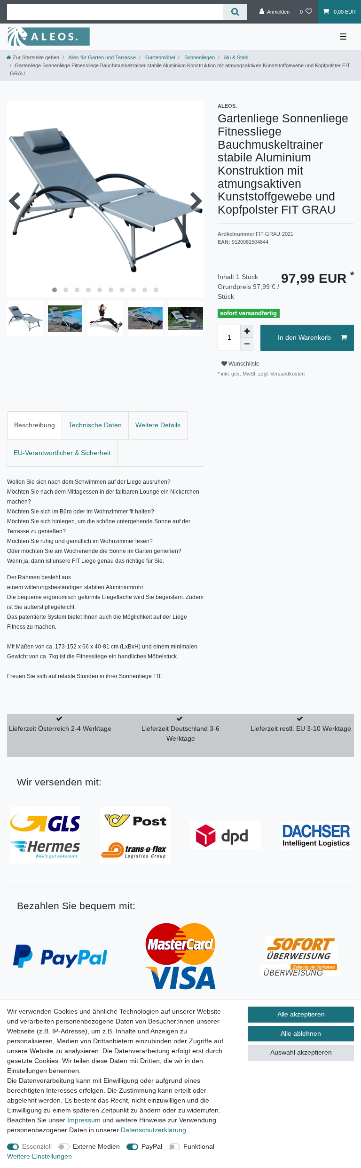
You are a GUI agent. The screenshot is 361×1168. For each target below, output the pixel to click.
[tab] (34, 425)
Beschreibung (34, 425)
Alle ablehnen (301, 1033)
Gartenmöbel (159, 57)
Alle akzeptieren (301, 1014)
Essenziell (37, 1146)
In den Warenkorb (304, 337)
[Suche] (235, 12)
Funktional (198, 1146)
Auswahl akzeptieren (301, 1052)
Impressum (84, 1120)
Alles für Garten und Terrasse (101, 57)
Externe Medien (96, 1146)
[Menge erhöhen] (246, 331)
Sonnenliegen (199, 57)
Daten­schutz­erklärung (153, 1130)
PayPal (151, 1146)
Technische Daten (95, 425)
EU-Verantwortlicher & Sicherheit (62, 452)
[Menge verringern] (246, 344)
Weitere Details (157, 425)
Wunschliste (243, 363)
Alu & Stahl (235, 57)
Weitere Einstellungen (39, 1156)
